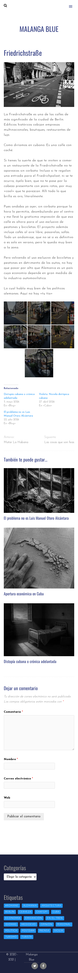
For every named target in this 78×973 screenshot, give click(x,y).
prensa (44, 931)
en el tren (55, 918)
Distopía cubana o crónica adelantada (30, 661)
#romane (11, 906)
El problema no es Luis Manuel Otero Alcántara (36, 518)
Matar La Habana (16, 442)
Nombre (11, 759)
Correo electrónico (18, 778)
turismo (11, 937)
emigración (33, 918)
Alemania (30, 906)
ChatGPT (42, 912)
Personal (64, 924)
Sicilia (58, 931)
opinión (46, 924)
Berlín (9, 912)
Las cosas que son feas (59, 442)
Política (11, 931)
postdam (28, 931)
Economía (12, 918)
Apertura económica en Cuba (24, 593)
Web (7, 797)
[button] (73, 4)
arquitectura (51, 906)
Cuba (56, 912)
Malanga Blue (31, 957)
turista (27, 937)
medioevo (28, 924)
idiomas (10, 924)
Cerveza (25, 912)
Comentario (13, 711)
